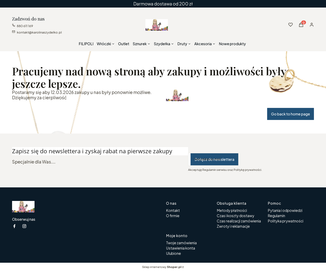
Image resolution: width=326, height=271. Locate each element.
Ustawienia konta (180, 248)
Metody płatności (232, 210)
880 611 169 (25, 26)
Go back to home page (290, 114)
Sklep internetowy (161, 267)
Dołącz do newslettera (214, 159)
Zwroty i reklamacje (233, 226)
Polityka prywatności (285, 221)
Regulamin (276, 215)
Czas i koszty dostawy (235, 215)
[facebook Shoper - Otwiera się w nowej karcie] (14, 226)
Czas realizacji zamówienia (239, 221)
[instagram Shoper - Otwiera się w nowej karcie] (24, 226)
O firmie (172, 215)
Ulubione (173, 253)
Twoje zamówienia (181, 242)
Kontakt (173, 210)
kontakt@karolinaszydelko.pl (39, 32)
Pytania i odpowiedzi (285, 210)
